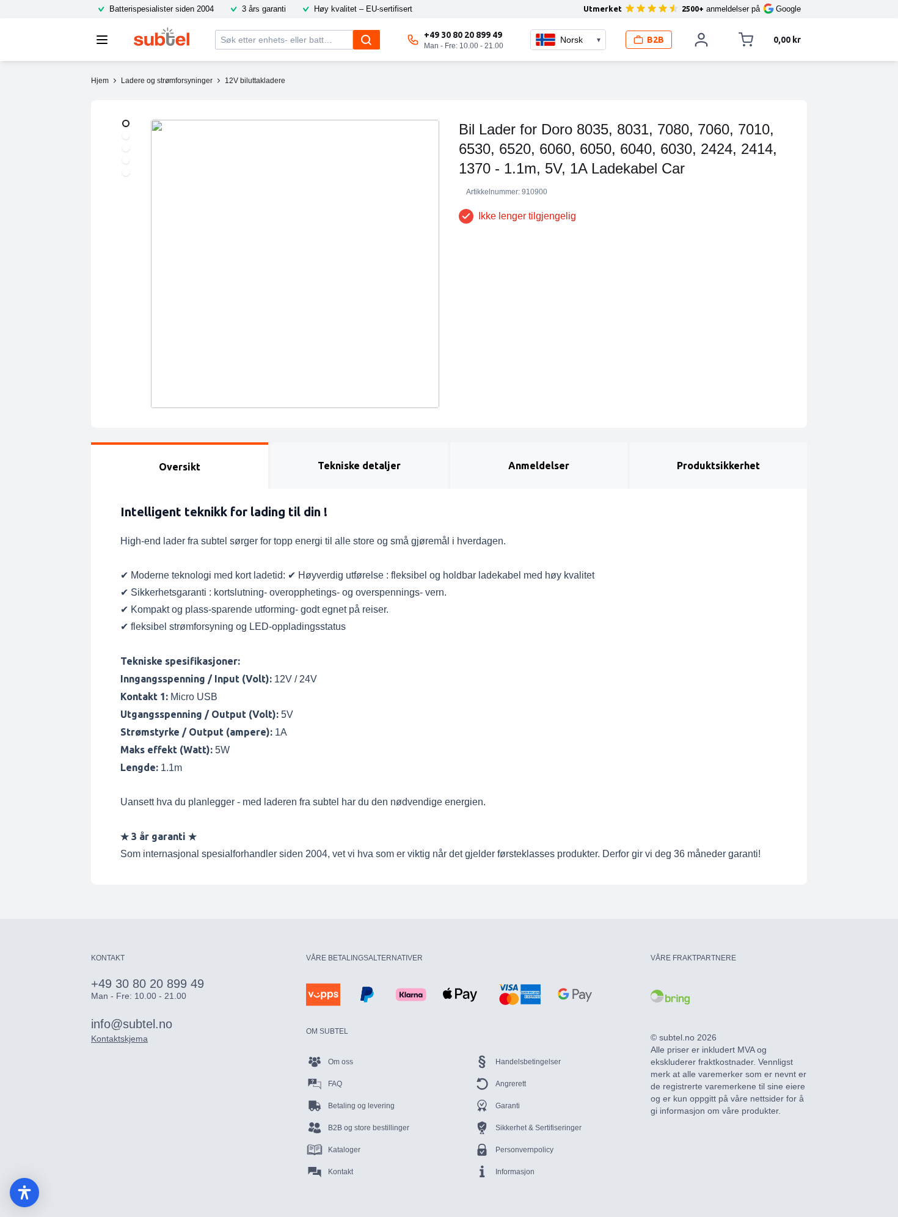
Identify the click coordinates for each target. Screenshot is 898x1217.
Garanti (507, 1106)
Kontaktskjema (119, 1038)
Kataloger (344, 1150)
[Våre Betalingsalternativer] (323, 995)
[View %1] (126, 123)
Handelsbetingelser (528, 1062)
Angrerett (510, 1084)
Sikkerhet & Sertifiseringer (538, 1128)
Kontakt (340, 1172)
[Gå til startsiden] (161, 36)
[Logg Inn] (701, 39)
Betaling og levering (361, 1106)
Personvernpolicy (524, 1150)
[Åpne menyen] (105, 39)
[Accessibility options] (24, 1192)
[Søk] (366, 39)
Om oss (340, 1062)
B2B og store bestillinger (368, 1128)
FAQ (335, 1084)
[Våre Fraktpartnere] (670, 997)
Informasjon (515, 1172)
